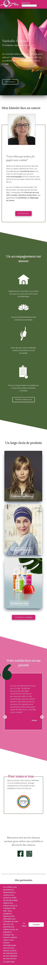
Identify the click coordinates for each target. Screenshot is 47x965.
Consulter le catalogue (23, 617)
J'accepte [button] (36, 924)
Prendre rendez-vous (23, 400)
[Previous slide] (5, 717)
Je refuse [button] (24, 924)
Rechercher (26, 3)
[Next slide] (42, 717)
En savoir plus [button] (9, 961)
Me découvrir (23, 213)
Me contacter (10, 82)
